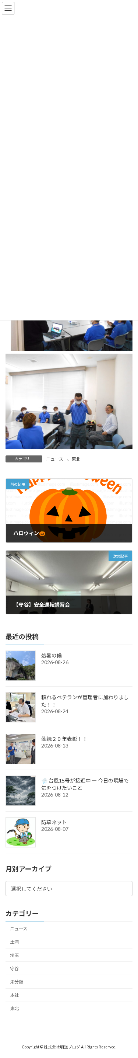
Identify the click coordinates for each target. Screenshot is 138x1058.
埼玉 (14, 955)
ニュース (54, 459)
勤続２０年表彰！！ (64, 739)
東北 (75, 459)
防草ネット (54, 822)
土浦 (14, 941)
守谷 (14, 968)
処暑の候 (51, 655)
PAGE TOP (127, 1018)
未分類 (16, 982)
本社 (14, 995)
